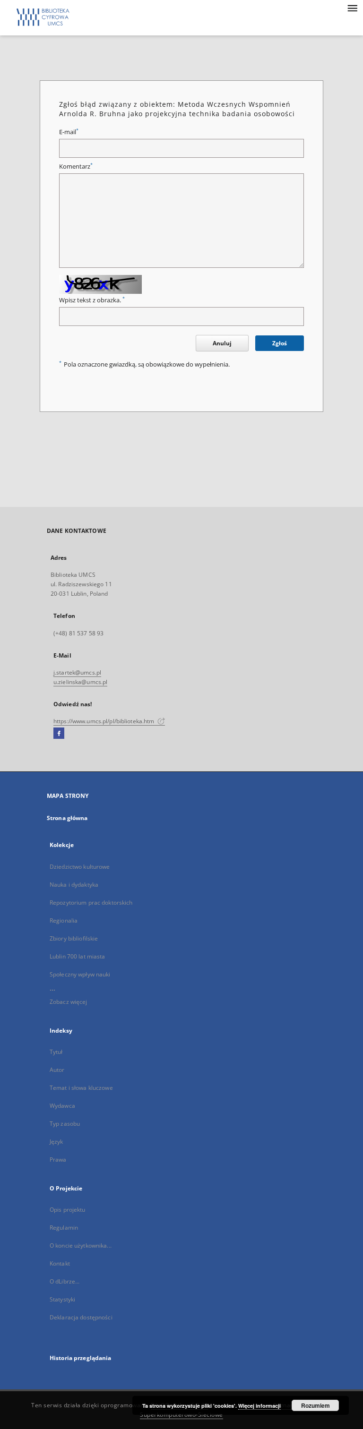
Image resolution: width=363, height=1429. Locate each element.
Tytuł (56, 1052)
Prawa (58, 1159)
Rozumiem (315, 1405)
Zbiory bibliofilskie (74, 938)
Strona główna (67, 818)
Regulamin (64, 1228)
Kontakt (60, 1263)
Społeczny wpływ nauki (80, 974)
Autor (57, 1070)
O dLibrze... (64, 1281)
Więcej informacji (259, 1405)
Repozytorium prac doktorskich (91, 902)
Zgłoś (279, 343)
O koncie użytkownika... (81, 1245)
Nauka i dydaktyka (74, 885)
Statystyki (62, 1299)
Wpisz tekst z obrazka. (92, 300)
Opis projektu (68, 1210)
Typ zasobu (65, 1124)
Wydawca (62, 1106)
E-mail (68, 132)
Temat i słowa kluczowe (81, 1088)
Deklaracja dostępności (81, 1317)
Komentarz (76, 167)
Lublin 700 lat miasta (77, 956)
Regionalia (64, 920)
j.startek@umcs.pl (77, 672)
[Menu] (352, 7)
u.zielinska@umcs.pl (80, 682)
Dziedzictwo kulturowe (80, 867)
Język (56, 1142)
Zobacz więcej (68, 1002)
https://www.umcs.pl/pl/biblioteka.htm (104, 721)
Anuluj (222, 343)
